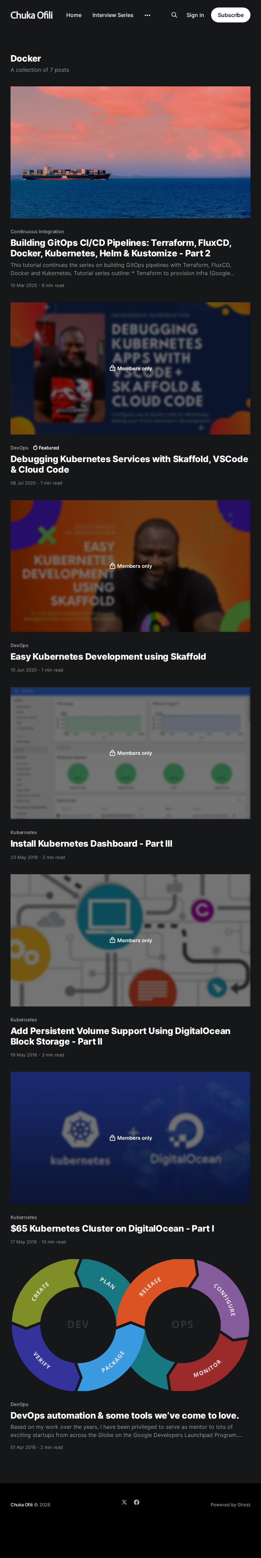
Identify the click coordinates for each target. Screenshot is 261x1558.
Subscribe (231, 15)
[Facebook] (136, 1502)
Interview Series (113, 15)
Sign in (195, 15)
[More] (147, 15)
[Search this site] (174, 15)
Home (74, 15)
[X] (124, 1502)
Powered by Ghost (230, 1504)
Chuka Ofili (22, 1504)
